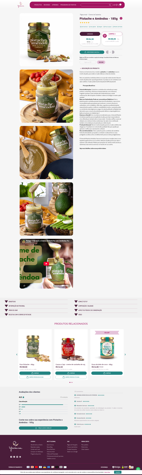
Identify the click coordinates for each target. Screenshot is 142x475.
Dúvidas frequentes (72, 449)
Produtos (38, 5)
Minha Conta (84, 447)
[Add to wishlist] (121, 19)
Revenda (47, 5)
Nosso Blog (49, 447)
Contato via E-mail (35, 449)
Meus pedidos (84, 445)
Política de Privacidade (52, 454)
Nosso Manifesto (51, 449)
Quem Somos (50, 445)
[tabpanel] (35, 354)
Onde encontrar (51, 451)
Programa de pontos (68, 5)
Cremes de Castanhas (95, 14)
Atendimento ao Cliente (36, 445)
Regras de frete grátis (72, 445)
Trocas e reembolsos (72, 447)
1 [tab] (69, 382)
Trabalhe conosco (51, 458)
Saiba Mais (107, 472)
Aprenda (55, 5)
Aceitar (118, 472)
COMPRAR (36, 373)
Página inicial (83, 14)
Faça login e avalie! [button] (45, 428)
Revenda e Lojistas (35, 447)
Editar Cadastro (85, 449)
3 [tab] (72, 382)
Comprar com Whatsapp (37, 451)
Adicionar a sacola (93, 52)
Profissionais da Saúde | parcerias (55, 456)
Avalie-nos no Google (72, 451)
